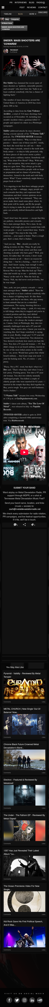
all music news (7, 23)
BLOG (31, 2)
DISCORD (42, 12)
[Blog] (3, 34)
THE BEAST (14, 50)
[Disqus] (24, 561)
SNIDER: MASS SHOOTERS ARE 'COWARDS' (13, 28)
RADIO (40, 2)
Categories (15, 19)
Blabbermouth (18, 420)
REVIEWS (31, 7)
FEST (22, 7)
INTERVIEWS (21, 2)
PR (11, 2)
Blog (7, 19)
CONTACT (42, 7)
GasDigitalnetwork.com (27, 398)
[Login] (44, 2)
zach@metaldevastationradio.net (24, 508)
